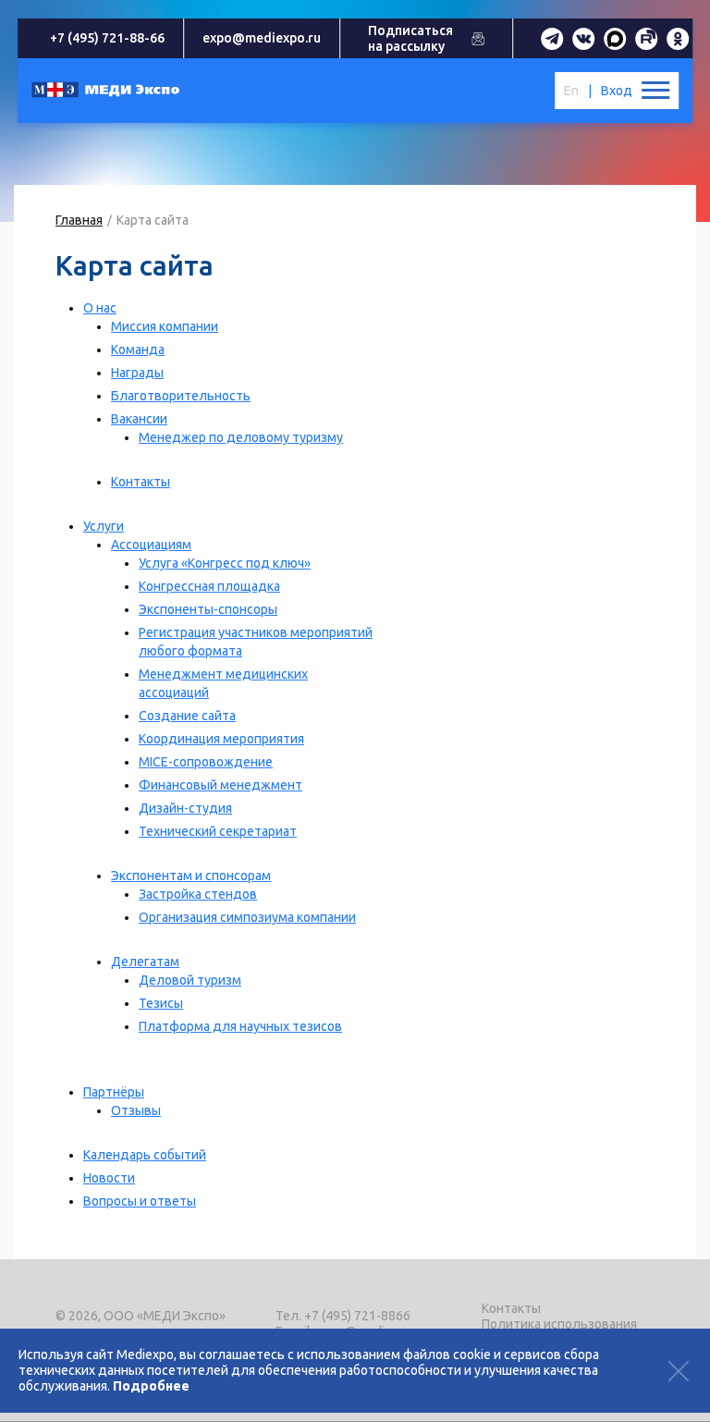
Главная (79, 220)
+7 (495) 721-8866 (357, 1315)
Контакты (511, 1308)
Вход (616, 90)
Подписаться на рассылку (410, 38)
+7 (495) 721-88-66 (107, 38)
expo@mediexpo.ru (261, 38)
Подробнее (151, 1386)
